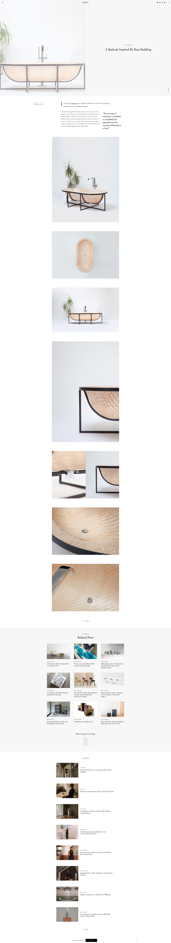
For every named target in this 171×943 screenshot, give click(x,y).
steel (71, 111)
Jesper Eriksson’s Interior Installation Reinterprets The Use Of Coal (112, 723)
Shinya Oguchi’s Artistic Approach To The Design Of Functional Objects (112, 695)
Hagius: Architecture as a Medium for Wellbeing (95, 895)
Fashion (85, 738)
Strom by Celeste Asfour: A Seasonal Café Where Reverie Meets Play (95, 853)
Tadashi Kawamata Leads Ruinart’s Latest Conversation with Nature (93, 833)
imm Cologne (72, 126)
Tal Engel (74, 103)
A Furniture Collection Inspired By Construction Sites (58, 665)
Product (85, 743)
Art (80, 767)
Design (126, 45)
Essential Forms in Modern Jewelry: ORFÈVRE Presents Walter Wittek (95, 915)
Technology (85, 744)
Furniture (130, 45)
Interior (85, 741)
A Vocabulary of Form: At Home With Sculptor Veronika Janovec (95, 812)
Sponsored (84, 829)
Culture (84, 892)
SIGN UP (91, 940)
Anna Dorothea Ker (38, 104)
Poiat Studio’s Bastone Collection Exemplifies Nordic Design (57, 723)
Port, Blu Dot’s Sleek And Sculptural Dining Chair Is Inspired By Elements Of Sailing (85, 695)
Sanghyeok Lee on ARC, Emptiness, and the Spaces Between (96, 874)
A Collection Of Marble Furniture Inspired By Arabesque (57, 694)
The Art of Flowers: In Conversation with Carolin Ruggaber (95, 771)
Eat (83, 789)
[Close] (136, 940)
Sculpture (84, 767)
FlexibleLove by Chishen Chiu (83, 722)
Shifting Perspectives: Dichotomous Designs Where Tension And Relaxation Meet (112, 666)
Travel (81, 789)
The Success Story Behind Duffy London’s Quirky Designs (84, 665)
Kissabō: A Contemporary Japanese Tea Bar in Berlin (96, 792)
